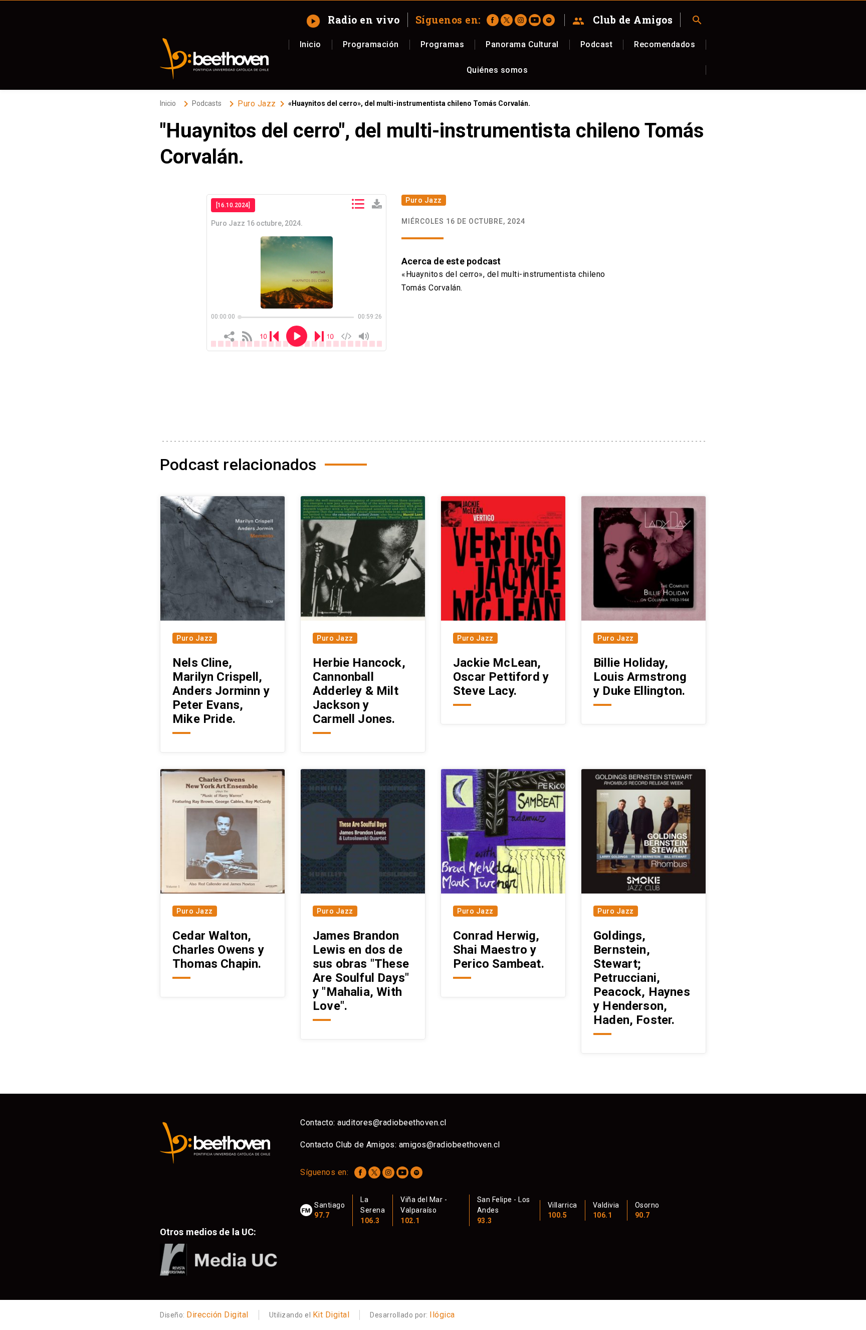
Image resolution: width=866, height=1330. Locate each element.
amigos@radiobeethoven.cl (449, 1144)
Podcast (596, 44)
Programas (442, 44)
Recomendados (664, 44)
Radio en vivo (354, 19)
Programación (371, 44)
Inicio (310, 44)
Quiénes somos (497, 70)
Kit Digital (331, 1314)
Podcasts (207, 103)
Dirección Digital (217, 1314)
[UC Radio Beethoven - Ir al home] (214, 59)
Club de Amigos (622, 20)
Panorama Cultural (522, 44)
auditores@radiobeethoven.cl (392, 1122)
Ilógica (442, 1314)
